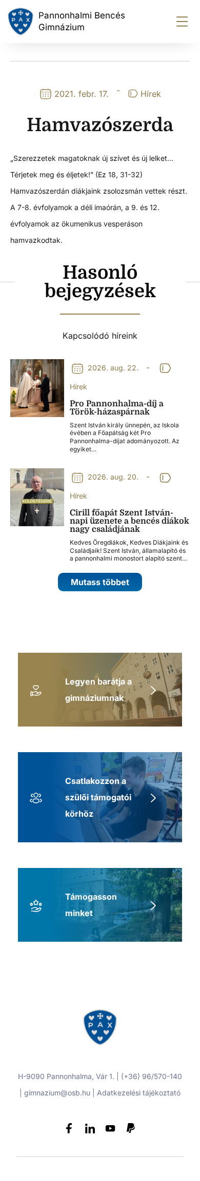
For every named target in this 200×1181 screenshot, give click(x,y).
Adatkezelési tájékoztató (139, 1092)
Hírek (151, 94)
